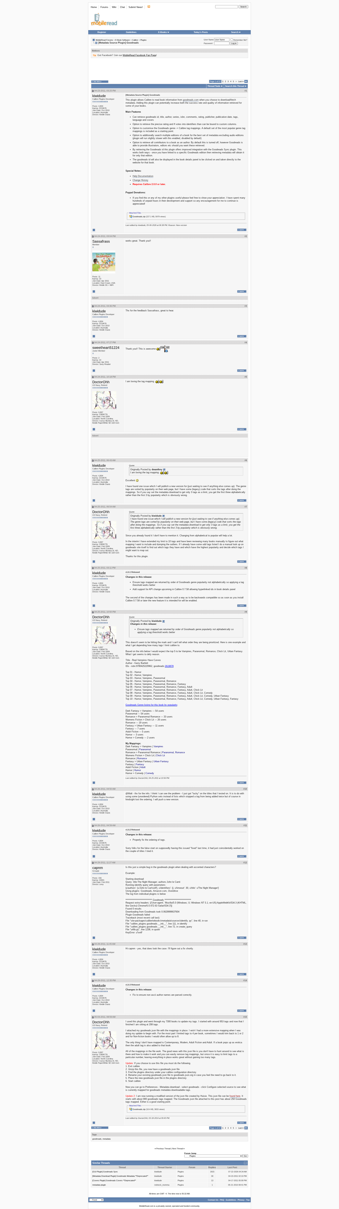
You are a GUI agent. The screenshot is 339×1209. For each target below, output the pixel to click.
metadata (107, 1139)
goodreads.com (191, 99)
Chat (122, 7)
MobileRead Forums (104, 40)
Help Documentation (143, 176)
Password (208, 43)
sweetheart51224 (105, 348)
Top (248, 1200)
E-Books (162, 32)
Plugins (143, 40)
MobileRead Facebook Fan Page (139, 55)
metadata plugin (99, 1185)
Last (240, 81)
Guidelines (131, 32)
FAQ (222, 1200)
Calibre (135, 40)
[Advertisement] (169, 69)
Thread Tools (213, 86)
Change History (140, 180)
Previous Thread (163, 1149)
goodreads (97, 1139)
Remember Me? (240, 40)
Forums (104, 7)
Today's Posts (201, 32)
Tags (94, 1134)
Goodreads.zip (139, 216)
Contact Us (213, 1200)
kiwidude (99, 96)
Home (94, 7)
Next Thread (177, 1149)
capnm (97, 868)
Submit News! (136, 7)
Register (101, 32)
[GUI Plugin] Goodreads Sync (105, 1172)
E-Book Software (122, 40)
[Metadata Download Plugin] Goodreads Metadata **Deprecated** (120, 1176)
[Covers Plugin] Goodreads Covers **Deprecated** (114, 1180)
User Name (209, 40)
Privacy (241, 1200)
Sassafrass (101, 241)
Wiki (114, 7)
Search (234, 32)
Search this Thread (234, 86)
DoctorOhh (100, 382)
